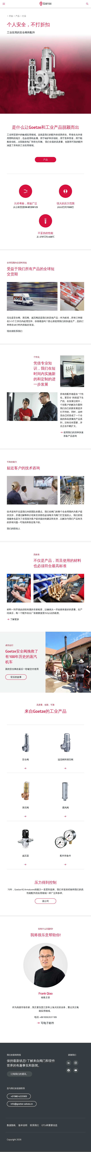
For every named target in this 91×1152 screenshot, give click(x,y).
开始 (11, 16)
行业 (24, 16)
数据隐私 (11, 1125)
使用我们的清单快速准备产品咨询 (73, 434)
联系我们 (34, 1125)
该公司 (45, 901)
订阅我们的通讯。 (19, 1074)
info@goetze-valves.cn (22, 1104)
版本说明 (22, 1125)
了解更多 (14, 619)
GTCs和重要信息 (49, 1125)
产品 (18, 16)
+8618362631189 (48, 1017)
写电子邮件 (47, 1023)
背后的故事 (16, 677)
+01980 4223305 (19, 1096)
